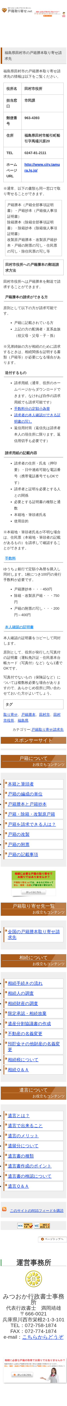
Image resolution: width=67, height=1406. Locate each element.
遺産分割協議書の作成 (29, 1023)
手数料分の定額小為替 (32, 409)
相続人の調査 (21, 993)
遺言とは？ (19, 1115)
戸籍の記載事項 (23, 854)
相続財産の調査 (23, 1003)
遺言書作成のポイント (30, 1165)
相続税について (23, 1059)
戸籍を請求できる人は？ (32, 824)
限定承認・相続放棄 (27, 1013)
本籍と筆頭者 (21, 783)
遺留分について (23, 1145)
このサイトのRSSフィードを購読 (37, 1211)
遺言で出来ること (25, 1125)
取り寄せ (10, 714)
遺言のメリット (23, 1135)
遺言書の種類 (21, 1155)
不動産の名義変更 (25, 1033)
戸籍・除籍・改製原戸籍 (31, 814)
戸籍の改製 (18, 834)
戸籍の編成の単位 (25, 793)
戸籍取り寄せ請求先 (47, 729)
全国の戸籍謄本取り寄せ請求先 (34, 934)
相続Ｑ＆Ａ (18, 1069)
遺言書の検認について (30, 1176)
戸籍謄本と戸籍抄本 (27, 804)
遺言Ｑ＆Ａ (18, 1186)
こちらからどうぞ (43, 1337)
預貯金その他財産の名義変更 (34, 1046)
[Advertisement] (33, 1393)
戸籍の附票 (18, 844)
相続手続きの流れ (25, 983)
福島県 (23, 720)
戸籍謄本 (28, 714)
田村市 (44, 714)
